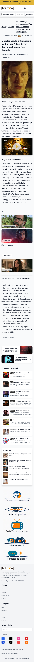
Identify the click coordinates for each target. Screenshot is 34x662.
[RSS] (26, 642)
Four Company (12, 658)
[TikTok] (10, 642)
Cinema (11, 27)
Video (3, 617)
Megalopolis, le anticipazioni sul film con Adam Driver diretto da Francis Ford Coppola (24, 27)
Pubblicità (4, 599)
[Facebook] (3, 638)
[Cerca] (25, 8)
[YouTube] (26, 638)
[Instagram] (18, 638)
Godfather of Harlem (15, 172)
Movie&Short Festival (8, 14)
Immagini (4, 620)
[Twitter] (10, 638)
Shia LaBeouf (7, 255)
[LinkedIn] (3, 642)
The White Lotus (15, 194)
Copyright (4, 592)
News (4, 27)
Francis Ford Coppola (9, 226)
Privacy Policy (5, 595)
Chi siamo (4, 589)
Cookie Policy (13, 653)
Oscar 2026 (20, 14)
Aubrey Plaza (7, 270)
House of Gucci (18, 166)
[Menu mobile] (30, 8)
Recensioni (4, 610)
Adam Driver (7, 240)
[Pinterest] (18, 642)
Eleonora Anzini (25, 658)
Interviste (4, 614)
